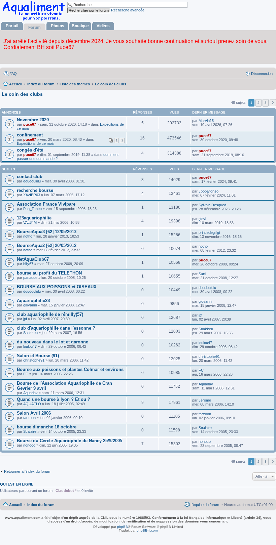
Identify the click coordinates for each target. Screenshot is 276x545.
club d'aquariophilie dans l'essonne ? (56, 328)
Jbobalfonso (208, 191)
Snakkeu (30, 333)
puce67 (29, 124)
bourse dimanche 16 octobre (46, 426)
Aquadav (30, 393)
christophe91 (33, 360)
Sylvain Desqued (212, 205)
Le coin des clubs (22, 94)
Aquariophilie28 (33, 300)
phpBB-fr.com (147, 530)
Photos (57, 26)
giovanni (30, 305)
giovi (202, 219)
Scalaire (29, 431)
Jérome (205, 400)
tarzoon (29, 418)
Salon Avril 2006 (34, 413)
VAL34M (30, 222)
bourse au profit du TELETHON (49, 273)
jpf (25, 319)
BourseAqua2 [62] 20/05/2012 (46, 245)
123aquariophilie (34, 217)
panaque (30, 278)
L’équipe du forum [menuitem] (205, 505)
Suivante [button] (273, 102)
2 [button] (258, 102)
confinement (30, 134)
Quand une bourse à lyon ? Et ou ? (53, 399)
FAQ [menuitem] (13, 74)
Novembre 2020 (33, 119)
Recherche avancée (127, 10)
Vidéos (103, 26)
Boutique (80, 26)
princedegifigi (209, 232)
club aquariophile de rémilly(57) (50, 314)
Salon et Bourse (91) (38, 355)
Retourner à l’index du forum (27, 471)
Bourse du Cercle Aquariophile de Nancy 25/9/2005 (69, 440)
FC (25, 374)
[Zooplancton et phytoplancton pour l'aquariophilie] (35, 20)
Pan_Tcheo (32, 209)
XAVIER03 (31, 195)
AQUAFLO (32, 404)
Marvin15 (206, 121)
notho (27, 236)
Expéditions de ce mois (36, 143)
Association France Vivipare (46, 204)
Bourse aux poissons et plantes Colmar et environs (70, 369)
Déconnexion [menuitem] (262, 74)
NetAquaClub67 (33, 259)
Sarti (202, 274)
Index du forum (41, 505)
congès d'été (30, 150)
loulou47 (30, 346)
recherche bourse (35, 190)
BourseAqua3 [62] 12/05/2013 (46, 231)
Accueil (15, 505)
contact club (29, 176)
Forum (34, 27)
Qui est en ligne (16, 484)
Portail (12, 26)
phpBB (122, 527)
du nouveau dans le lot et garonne (52, 341)
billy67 (28, 264)
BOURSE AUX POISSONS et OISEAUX (57, 286)
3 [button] (266, 102)
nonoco (29, 445)
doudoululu (32, 181)
